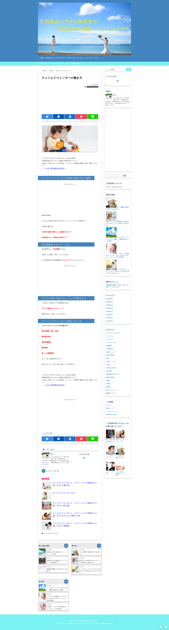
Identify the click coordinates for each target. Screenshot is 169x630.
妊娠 (107, 358)
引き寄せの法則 (111, 368)
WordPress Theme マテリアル (88, 621)
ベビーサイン (110, 336)
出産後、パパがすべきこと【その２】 (120, 441)
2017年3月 (109, 314)
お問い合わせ (43, 63)
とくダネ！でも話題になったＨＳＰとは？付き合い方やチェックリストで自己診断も (56, 598)
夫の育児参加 (110, 355)
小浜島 (108, 364)
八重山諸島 (109, 349)
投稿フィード (110, 408)
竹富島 (108, 383)
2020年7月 (109, 305)
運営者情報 (75, 63)
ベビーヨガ (109, 339)
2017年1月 (109, 321)
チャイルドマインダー (92, 86)
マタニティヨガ (111, 342)
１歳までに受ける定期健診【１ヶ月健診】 (120, 473)
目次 (68, 63)
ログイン (109, 405)
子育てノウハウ (111, 361)
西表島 (108, 387)
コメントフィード (111, 411)
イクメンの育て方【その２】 (110, 456)
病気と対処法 (110, 377)
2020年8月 (109, 302)
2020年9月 (109, 299)
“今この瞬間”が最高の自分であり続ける (120, 457)
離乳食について (111, 393)
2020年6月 (109, 308)
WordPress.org (110, 414)
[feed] (71, 461)
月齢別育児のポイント (113, 374)
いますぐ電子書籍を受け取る (54, 168)
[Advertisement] (70, 102)
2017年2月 (109, 318)
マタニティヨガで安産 (110, 472)
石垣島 (108, 380)
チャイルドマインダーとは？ (64, 493)
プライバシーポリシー (56, 63)
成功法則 (109, 371)
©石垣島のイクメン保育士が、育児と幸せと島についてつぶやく (77, 623)
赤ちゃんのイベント (112, 390)
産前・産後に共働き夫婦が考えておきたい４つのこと (110, 441)
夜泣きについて (111, 352)
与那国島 (109, 345)
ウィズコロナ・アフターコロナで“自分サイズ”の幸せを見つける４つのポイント (90, 571)
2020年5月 (109, 311)
